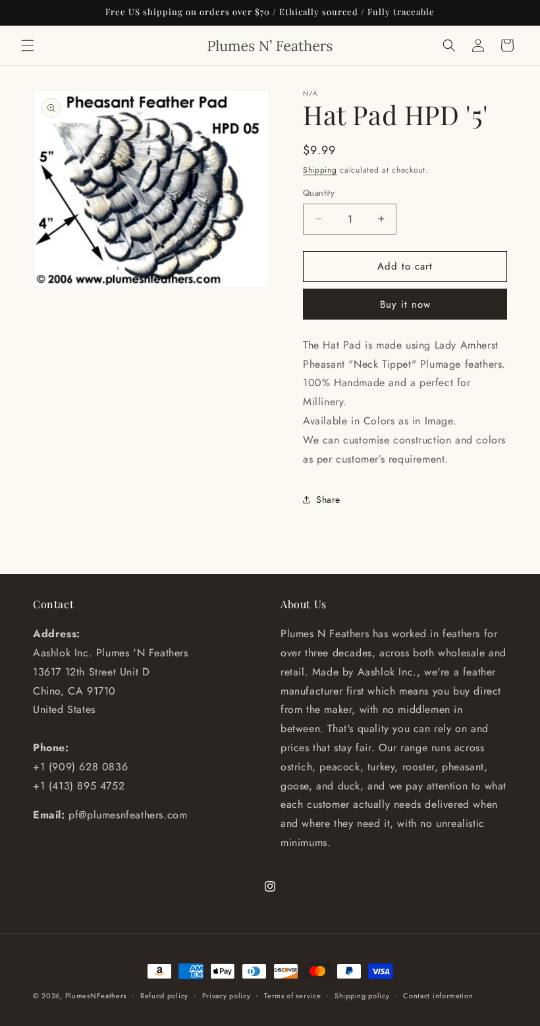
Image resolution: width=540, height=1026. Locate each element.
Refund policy (164, 995)
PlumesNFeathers (96, 995)
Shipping (320, 170)
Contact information (438, 995)
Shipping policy (362, 995)
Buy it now (405, 304)
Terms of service (292, 995)
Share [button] (328, 499)
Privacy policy (226, 995)
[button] (27, 45)
